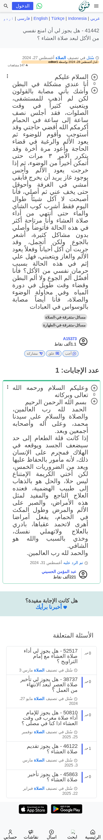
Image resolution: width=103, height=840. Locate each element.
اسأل (52, 837)
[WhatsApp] (39, 6)
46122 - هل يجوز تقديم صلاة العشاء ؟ (52, 748)
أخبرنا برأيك (49, 607)
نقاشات (31, 837)
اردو (8, 18)
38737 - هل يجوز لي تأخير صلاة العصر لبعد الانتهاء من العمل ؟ (49, 684)
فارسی (23, 18)
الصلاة (61, 58)
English (41, 18)
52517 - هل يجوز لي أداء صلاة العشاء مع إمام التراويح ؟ (51, 656)
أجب (68, 353)
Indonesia (77, 18)
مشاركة (32, 353)
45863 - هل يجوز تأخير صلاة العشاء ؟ (53, 777)
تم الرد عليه (73, 562)
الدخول (22, 5)
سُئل (90, 58)
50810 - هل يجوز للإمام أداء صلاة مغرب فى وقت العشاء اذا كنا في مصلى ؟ (50, 718)
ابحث (72, 837)
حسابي (10, 837)
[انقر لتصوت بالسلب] (94, 90)
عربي (95, 18)
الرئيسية (93, 837)
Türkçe (57, 18)
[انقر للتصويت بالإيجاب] (94, 77)
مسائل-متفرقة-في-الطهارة (64, 325)
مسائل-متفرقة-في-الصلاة (65, 317)
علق (51, 353)
